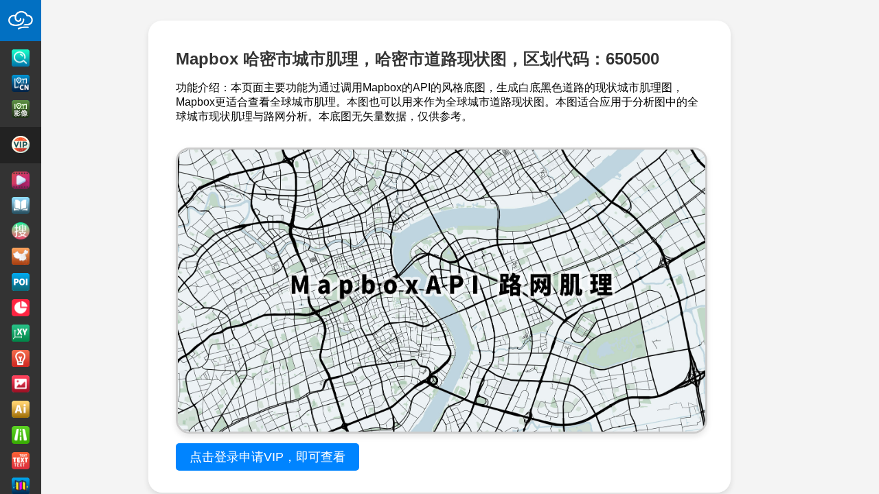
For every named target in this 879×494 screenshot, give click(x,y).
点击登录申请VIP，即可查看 (267, 457)
